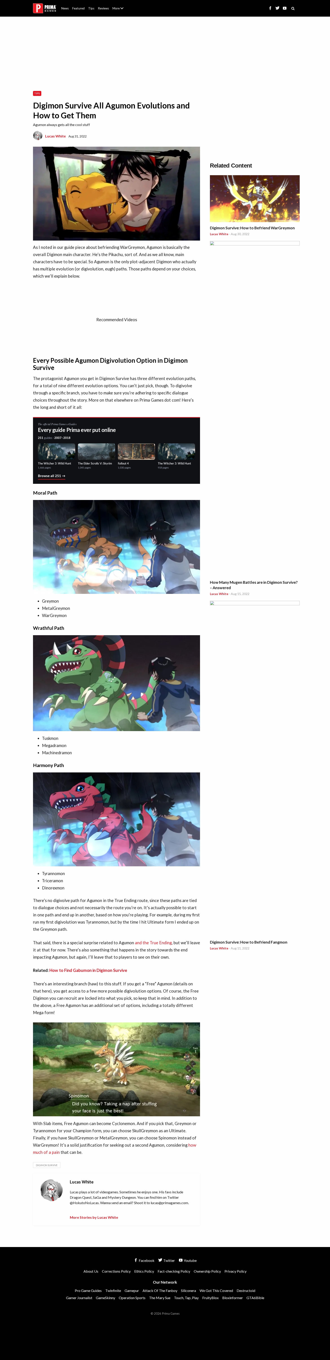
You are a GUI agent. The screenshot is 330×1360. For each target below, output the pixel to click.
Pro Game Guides (88, 1290)
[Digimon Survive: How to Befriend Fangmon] (255, 769)
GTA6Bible (255, 1298)
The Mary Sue (159, 1298)
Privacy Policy (235, 1271)
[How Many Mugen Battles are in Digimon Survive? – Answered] (255, 409)
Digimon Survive (46, 1165)
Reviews (103, 8)
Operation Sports (132, 1298)
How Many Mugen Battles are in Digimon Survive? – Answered (254, 585)
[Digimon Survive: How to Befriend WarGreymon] (255, 199)
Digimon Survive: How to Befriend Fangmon (248, 942)
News (65, 8)
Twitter (169, 1260)
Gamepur (132, 1290)
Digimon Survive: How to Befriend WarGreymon (252, 228)
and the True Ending (153, 942)
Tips (91, 8)
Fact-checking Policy (174, 1271)
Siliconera (188, 1290)
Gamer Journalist (79, 1298)
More (120, 10)
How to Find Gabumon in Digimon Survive (88, 970)
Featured (78, 8)
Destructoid (246, 1290)
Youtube (190, 1260)
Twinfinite (113, 1290)
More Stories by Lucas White (94, 1217)
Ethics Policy (144, 1271)
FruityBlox (210, 1298)
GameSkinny (105, 1298)
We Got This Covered (216, 1290)
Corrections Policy (116, 1271)
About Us (118, 5)
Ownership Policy (207, 1271)
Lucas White (55, 136)
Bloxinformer (232, 1298)
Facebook (146, 1260)
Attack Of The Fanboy (160, 1290)
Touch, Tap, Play (186, 1298)
